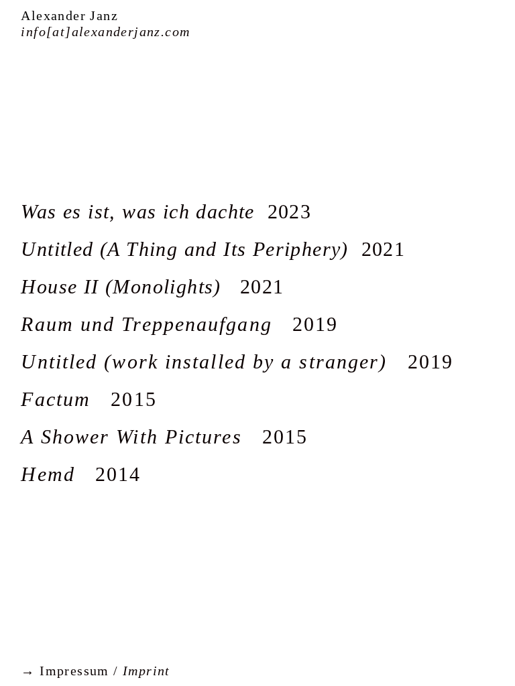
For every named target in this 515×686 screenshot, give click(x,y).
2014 (81, 474)
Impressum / (95, 670)
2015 (88, 399)
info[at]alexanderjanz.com (105, 31)
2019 (179, 324)
